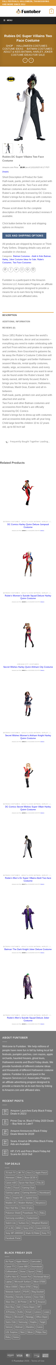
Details (5, 172)
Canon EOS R (42, 1228)
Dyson (31, 1271)
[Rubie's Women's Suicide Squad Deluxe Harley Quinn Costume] (28, 564)
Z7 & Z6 (9, 1228)
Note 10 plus (27, 1208)
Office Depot (41, 1317)
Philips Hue (41, 1332)
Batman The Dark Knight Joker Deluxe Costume (28, 949)
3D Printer (22, 1302)
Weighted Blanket (40, 1223)
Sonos (16, 1337)
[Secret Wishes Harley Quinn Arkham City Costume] (28, 635)
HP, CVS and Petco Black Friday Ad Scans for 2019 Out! (30, 1152)
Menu (9, 20)
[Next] (48, 107)
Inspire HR (17, 1198)
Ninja (35, 1287)
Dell (18, 1307)
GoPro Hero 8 (12, 1277)
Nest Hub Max (12, 1208)
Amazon (41, 1302)
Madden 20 (11, 1203)
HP (38, 1307)
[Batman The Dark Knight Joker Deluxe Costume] (28, 917)
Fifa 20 (40, 1183)
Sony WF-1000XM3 (14, 1233)
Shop (9, 46)
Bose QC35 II (31, 1177)
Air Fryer (9, 1261)
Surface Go (24, 1223)
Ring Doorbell (38, 1292)
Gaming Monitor (29, 1193)
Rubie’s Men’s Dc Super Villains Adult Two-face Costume (28, 879)
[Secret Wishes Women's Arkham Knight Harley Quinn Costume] (28, 703)
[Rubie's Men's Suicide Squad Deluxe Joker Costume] (28, 986)
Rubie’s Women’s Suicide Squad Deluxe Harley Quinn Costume (28, 597)
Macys (9, 1317)
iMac (8, 1198)
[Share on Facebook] (10, 269)
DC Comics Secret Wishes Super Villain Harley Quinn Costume (28, 808)
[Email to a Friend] (22, 269)
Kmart (28, 1312)
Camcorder (36, 1261)
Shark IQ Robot (33, 1233)
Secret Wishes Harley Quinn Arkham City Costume (28, 667)
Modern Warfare (26, 1203)
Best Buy (10, 1307)
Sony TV (46, 1233)
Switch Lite (11, 1223)
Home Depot (29, 1307)
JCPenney (10, 1312)
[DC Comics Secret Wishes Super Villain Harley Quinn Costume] (28, 775)
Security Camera (23, 1297)
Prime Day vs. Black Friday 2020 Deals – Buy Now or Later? (32, 1122)
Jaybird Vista (31, 1198)
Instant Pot (26, 1277)
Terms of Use (37, 1361)
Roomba (9, 1297)
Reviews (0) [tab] (8, 328)
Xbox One (10, 1302)
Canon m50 (11, 1183)
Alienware (10, 1177)
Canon (40, 1327)
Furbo (8, 1188)
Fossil (16, 1188)
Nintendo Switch (13, 1292)
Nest (22, 1332)
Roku (42, 1213)
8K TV (21, 1172)
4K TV (32, 1302)
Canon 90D (23, 1266)
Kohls (20, 1312)
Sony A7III (28, 1228)
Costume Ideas (12, 49)
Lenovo (37, 1312)
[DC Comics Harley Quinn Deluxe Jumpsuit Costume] (28, 492)
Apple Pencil (41, 1172)
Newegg (29, 1317)
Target (42, 1322)
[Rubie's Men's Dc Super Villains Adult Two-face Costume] (28, 846)
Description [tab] (9, 315)
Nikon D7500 (39, 1282)
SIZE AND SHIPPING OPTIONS (24, 235)
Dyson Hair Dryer (26, 1183)
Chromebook (36, 1266)
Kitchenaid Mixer (41, 1277)
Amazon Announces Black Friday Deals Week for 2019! (28, 1132)
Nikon (30, 1332)
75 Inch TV (11, 1172)
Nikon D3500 (11, 1287)
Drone (22, 1271)
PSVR (26, 1292)
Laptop (9, 1282)
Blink (19, 1177)
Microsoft (19, 1317)
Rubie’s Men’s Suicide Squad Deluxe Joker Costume (28, 1019)
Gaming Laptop (12, 1193)
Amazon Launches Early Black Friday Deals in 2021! (31, 1112)
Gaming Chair (28, 1188)
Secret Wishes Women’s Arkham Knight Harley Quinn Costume (28, 736)
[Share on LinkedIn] (33, 269)
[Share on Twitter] (16, 269)
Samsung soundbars (15, 1218)
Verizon (9, 1327)
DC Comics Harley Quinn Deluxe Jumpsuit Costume (28, 525)
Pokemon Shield (13, 1213)
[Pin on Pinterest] (27, 269)
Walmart (19, 1327)
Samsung (23, 1322)
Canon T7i (10, 1266)
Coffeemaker (11, 1271)
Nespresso (40, 1203)
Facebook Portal (13, 1238)
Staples (33, 1322)
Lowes (47, 1312)
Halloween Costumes (31, 46)
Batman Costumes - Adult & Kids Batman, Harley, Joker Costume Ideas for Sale (29, 52)
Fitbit (39, 1271)
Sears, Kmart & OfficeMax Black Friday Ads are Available (31, 1142)
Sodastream (32, 1218)
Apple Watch (22, 1261)
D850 (18, 1228)
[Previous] (7, 107)
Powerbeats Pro (30, 1213)
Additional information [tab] (16, 321)
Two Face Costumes (22, 262)
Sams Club (11, 1322)
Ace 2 (30, 1172)
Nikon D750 (25, 1287)
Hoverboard (45, 1193)
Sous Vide (38, 1297)
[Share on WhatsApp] (5, 269)
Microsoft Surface (23, 1282)
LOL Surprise (11, 1332)
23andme (30, 1327)
